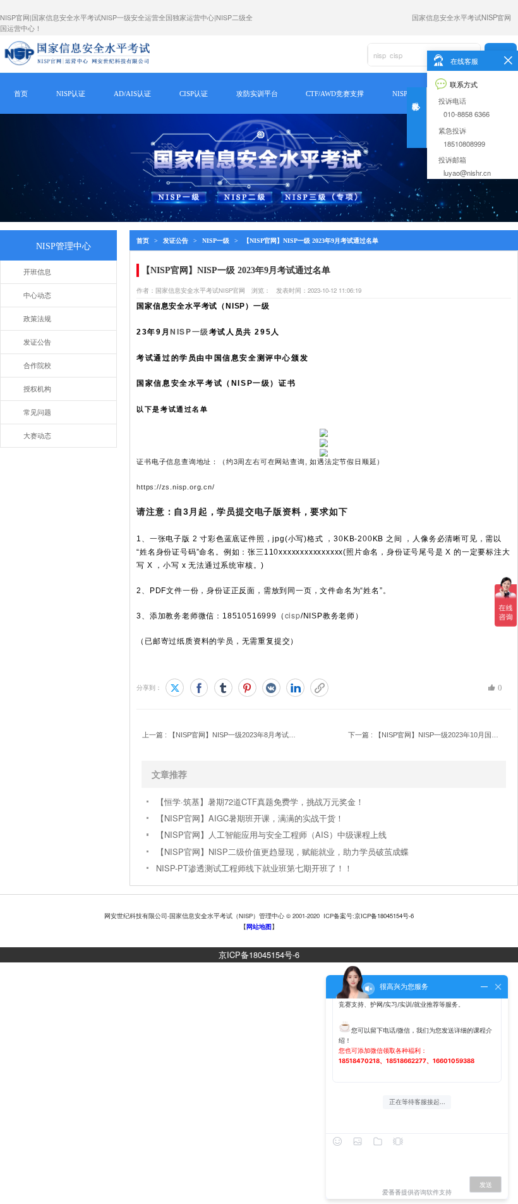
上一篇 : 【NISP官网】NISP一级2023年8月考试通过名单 (220, 735)
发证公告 (175, 240)
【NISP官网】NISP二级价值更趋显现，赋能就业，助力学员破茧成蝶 (282, 851)
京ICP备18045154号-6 (259, 955)
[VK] (271, 688)
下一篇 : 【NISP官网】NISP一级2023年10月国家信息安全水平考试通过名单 (426, 735)
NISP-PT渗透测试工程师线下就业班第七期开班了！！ (254, 868)
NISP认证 (70, 93)
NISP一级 (215, 240)
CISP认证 (193, 93)
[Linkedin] (295, 688)
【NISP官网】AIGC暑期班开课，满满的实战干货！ (250, 818)
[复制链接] (319, 688)
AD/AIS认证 (132, 93)
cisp (293, 615)
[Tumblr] (223, 688)
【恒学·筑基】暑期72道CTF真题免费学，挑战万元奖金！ (260, 802)
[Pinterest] (247, 688)
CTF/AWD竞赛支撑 (335, 93)
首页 (21, 93)
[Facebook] (199, 688)
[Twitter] (175, 688)
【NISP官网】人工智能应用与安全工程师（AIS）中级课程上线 (271, 834)
